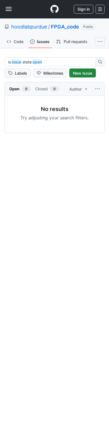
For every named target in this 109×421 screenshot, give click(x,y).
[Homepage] (54, 9)
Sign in (83, 9)
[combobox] (51, 62)
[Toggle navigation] (8, 9)
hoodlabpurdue (29, 27)
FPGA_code (65, 27)
